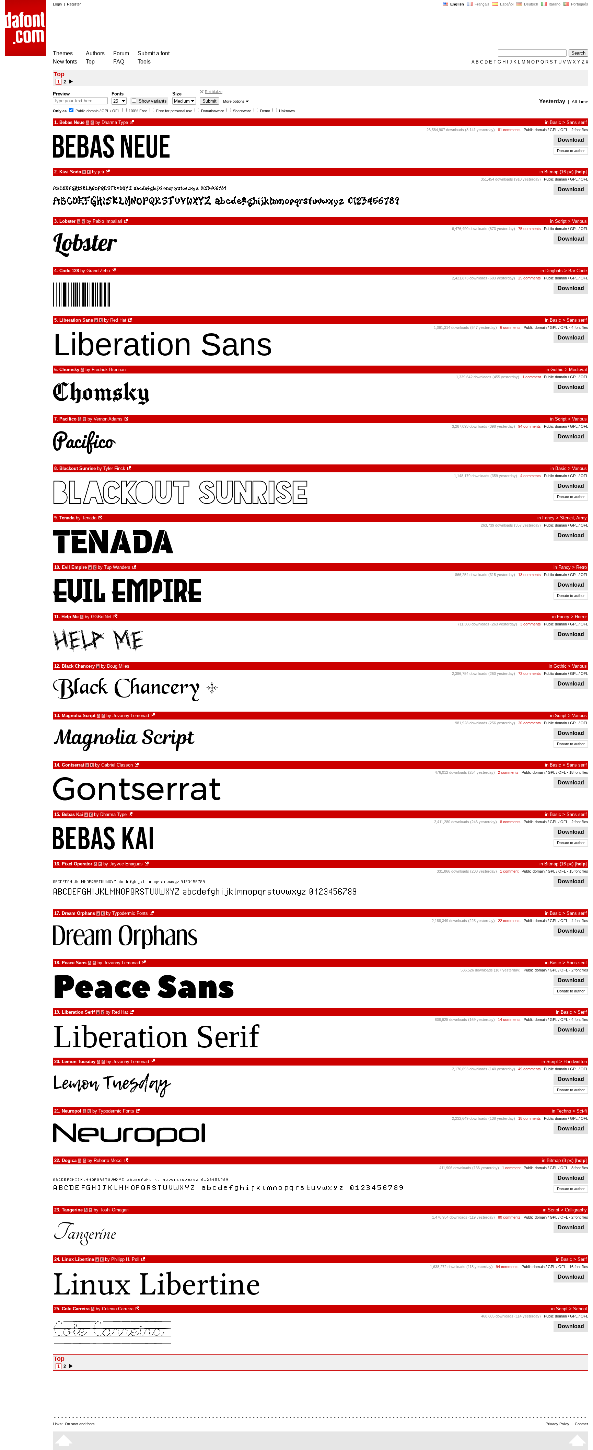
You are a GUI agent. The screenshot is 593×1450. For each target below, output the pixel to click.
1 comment (531, 377)
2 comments (508, 772)
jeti (101, 171)
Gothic (556, 369)
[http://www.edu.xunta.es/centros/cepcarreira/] (137, 1308)
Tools (144, 62)
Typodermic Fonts (130, 913)
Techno (564, 1111)
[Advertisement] (178, 30)
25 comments (529, 278)
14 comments (509, 1019)
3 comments (530, 624)
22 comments (509, 921)
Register (74, 4)
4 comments (530, 476)
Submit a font (154, 53)
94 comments (529, 426)
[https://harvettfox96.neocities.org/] (147, 863)
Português (578, 4)
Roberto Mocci (108, 1160)
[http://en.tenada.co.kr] (100, 517)
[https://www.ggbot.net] (116, 616)
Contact (581, 1424)
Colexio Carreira (117, 1308)
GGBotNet (101, 616)
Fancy (548, 517)
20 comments (529, 723)
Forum (121, 53)
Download (570, 140)
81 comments (509, 130)
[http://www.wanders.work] (134, 567)
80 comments (509, 1217)
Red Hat (118, 320)
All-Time (580, 101)
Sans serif (577, 122)
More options (234, 101)
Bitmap (551, 171)
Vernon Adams (108, 419)
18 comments (529, 1118)
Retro (581, 567)
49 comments (529, 1069)
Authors (95, 53)
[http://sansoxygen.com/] (127, 419)
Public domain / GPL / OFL (97, 111)
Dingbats (554, 270)
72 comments (529, 673)
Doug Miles (118, 666)
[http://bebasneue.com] (132, 122)
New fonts (65, 62)
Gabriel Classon (117, 765)
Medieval (578, 369)
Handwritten (575, 1061)
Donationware (212, 111)
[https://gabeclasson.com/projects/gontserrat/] (137, 765)
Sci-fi (582, 1111)
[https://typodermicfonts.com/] (152, 913)
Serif (582, 1012)
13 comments (529, 575)
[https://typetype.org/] (153, 715)
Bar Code (577, 270)
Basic (555, 122)
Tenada (89, 517)
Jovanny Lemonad (131, 715)
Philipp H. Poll (125, 1259)
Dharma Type (115, 122)
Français (481, 4)
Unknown (286, 111)
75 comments (529, 229)
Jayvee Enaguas (126, 863)
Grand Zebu (98, 270)
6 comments (510, 327)
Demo (264, 111)
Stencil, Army (573, 517)
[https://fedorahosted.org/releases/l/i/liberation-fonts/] (130, 320)
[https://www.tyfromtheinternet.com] (129, 468)
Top (90, 62)
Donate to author (571, 151)
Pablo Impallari (107, 221)
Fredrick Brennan (109, 369)
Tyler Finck (114, 468)
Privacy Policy (557, 1424)
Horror (581, 616)
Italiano (554, 4)
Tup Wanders (117, 567)
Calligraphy (576, 1209)
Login (57, 4)
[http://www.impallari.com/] (126, 221)
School (580, 1308)
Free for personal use (173, 111)
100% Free (137, 111)
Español (506, 4)
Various (579, 221)
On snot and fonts (80, 1424)
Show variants (152, 101)
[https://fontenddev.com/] (108, 171)
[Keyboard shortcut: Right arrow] (70, 81)
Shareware (241, 111)
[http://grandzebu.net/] (114, 270)
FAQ (118, 62)
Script (561, 221)
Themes (63, 53)
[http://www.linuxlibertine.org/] (143, 1259)
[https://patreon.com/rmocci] (127, 1160)
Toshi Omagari (114, 1209)
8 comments (510, 822)
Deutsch (530, 4)
